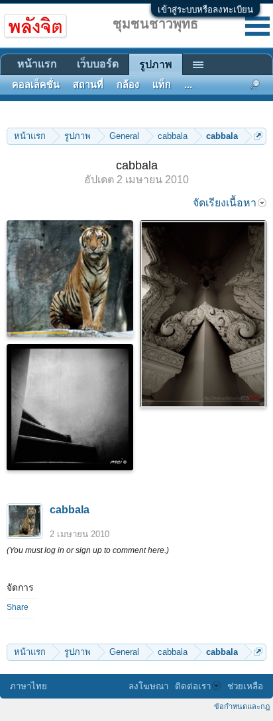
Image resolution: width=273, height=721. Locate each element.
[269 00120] (70, 278)
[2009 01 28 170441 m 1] (70, 407)
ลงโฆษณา (148, 686)
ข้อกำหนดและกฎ (242, 706)
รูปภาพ (155, 64)
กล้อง (128, 84)
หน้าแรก (37, 63)
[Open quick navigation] (258, 136)
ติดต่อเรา (193, 686)
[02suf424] (203, 313)
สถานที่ (88, 84)
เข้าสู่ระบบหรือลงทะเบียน (205, 10)
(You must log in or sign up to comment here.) (88, 550)
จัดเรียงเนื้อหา (224, 202)
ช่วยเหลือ (245, 686)
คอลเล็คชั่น (36, 84)
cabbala (69, 509)
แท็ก (161, 84)
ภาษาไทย (28, 686)
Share (17, 607)
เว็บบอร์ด (98, 63)
